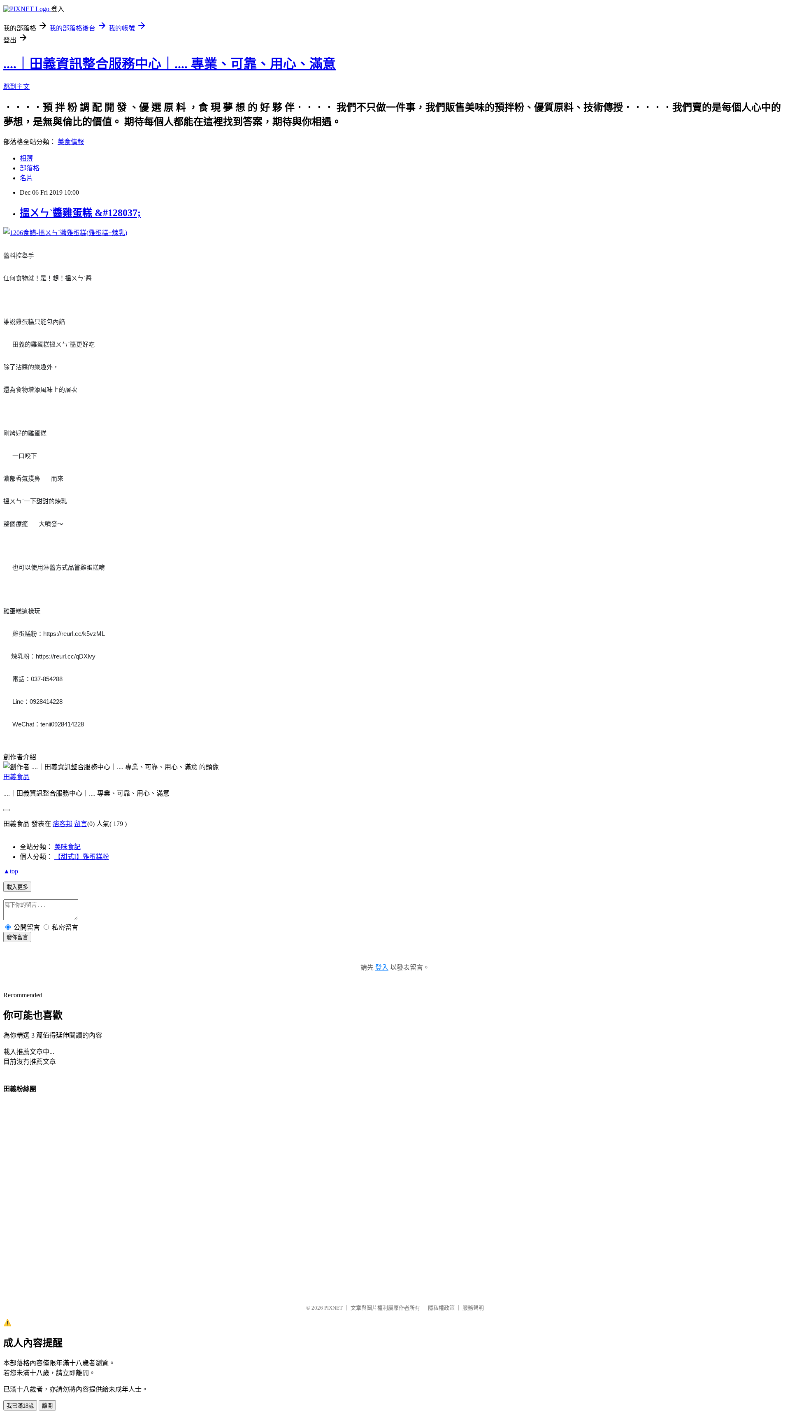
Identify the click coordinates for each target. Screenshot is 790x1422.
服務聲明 (473, 1308)
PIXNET (333, 1308)
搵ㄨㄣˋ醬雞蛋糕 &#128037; (80, 212)
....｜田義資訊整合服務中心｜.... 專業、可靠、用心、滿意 (169, 63)
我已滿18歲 (20, 1406)
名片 (26, 178)
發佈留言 (17, 937)
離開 (47, 1406)
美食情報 (71, 141)
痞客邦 (62, 823)
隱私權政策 (441, 1308)
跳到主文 (16, 86)
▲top (10, 871)
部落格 (30, 168)
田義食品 (16, 776)
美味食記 (67, 846)
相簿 (26, 158)
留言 (80, 823)
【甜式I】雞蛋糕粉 (81, 856)
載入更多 (17, 887)
